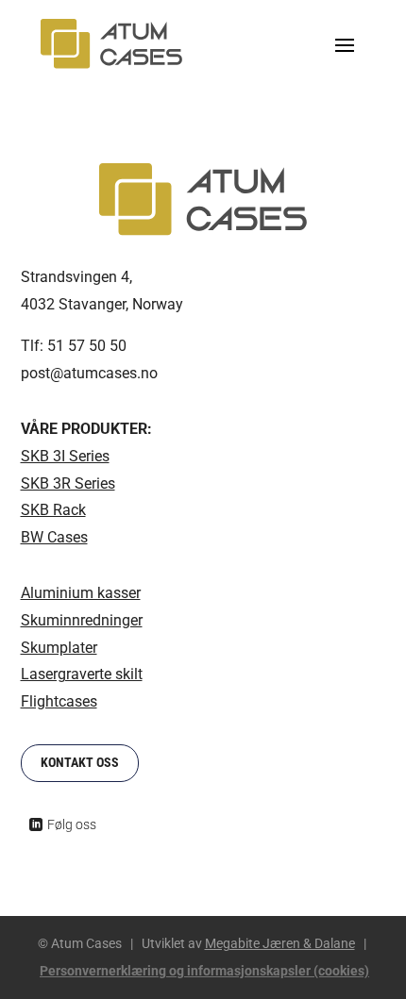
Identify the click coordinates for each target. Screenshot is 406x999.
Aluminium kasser (81, 593)
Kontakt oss (80, 762)
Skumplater (59, 648)
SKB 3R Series (68, 483)
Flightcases (59, 701)
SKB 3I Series (65, 456)
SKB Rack (53, 510)
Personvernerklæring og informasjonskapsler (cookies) (204, 970)
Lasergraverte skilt (82, 674)
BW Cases (54, 537)
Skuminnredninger (82, 620)
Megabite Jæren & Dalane (280, 943)
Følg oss (71, 824)
